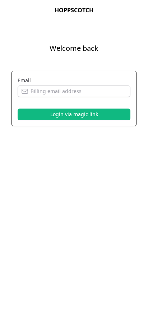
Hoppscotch (74, 10)
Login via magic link (74, 114)
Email (24, 80)
